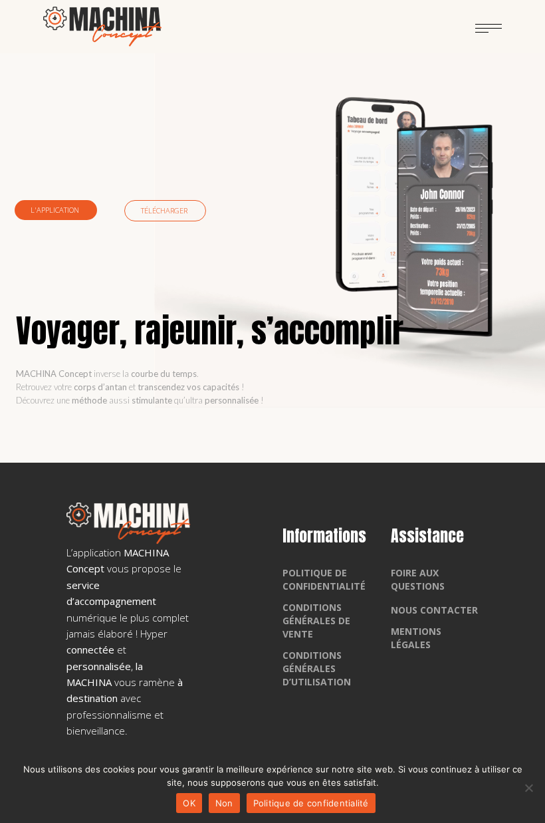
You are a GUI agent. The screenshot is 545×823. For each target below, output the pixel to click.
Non (224, 803)
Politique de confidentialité (311, 803)
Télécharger (165, 210)
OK (189, 803)
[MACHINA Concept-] (102, 26)
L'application (56, 210)
